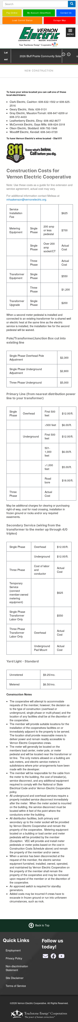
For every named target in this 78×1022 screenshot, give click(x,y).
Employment (13, 950)
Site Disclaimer (14, 978)
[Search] (72, 4)
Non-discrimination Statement (17, 968)
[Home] (39, 36)
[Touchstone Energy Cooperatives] (39, 1014)
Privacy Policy (14, 958)
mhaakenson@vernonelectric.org (26, 199)
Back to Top (42, 925)
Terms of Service (16, 986)
